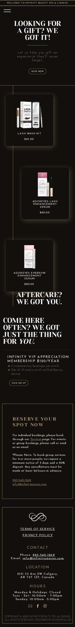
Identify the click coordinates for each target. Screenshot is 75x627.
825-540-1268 (21, 480)
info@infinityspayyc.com (29, 484)
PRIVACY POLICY (37, 535)
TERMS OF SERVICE (37, 529)
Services (35, 439)
